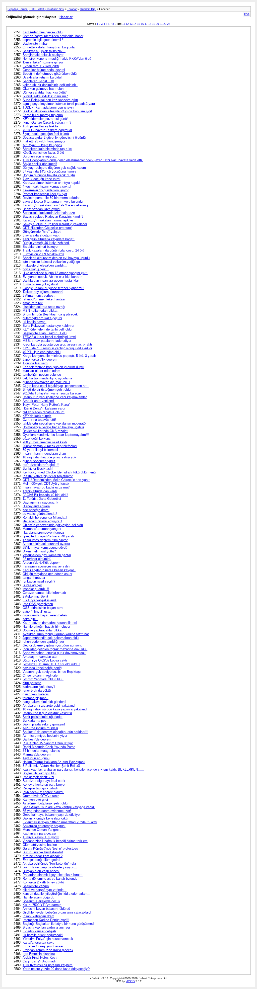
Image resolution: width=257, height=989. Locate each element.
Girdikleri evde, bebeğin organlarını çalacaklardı (57, 912)
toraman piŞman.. (35, 698)
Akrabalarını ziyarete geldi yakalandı (49, 705)
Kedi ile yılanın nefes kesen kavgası (49, 570)
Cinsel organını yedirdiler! (41, 675)
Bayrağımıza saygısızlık (40, 502)
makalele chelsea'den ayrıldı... (45, 265)
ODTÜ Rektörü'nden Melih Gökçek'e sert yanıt (56, 480)
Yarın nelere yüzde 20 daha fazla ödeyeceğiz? (56, 969)
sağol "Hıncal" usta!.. (38, 611)
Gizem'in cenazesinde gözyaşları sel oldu (53, 525)
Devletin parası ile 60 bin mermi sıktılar (51, 198)
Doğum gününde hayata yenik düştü (49, 175)
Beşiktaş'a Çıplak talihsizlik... (44, 51)
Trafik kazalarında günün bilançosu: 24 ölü (53, 250)
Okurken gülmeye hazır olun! (44, 89)
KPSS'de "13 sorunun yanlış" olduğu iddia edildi (57, 348)
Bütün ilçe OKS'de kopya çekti (45, 660)
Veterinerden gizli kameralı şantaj (47, 555)
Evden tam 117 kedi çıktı (41, 66)
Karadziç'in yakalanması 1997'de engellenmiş (55, 205)
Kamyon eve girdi (35, 799)
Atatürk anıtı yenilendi (38, 401)
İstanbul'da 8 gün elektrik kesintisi (47, 713)
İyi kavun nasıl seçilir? (39, 581)
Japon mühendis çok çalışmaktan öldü (51, 638)
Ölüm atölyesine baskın (40, 845)
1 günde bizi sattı (35, 363)
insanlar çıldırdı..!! (36, 589)
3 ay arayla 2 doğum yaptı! (42, 235)
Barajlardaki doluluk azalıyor (43, 55)
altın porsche (32, 683)
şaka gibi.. (30, 619)
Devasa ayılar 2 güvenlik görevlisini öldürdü (54, 137)
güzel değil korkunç (37, 438)
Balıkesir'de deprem (37, 739)
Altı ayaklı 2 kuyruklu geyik (42, 145)
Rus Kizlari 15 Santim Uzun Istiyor (48, 743)
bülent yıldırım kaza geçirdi (42, 318)
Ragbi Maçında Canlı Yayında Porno (49, 747)
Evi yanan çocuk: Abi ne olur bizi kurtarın (52, 277)
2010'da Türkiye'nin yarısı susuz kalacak (52, 393)
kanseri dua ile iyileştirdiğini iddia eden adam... (56, 893)
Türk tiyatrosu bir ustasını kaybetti (48, 965)
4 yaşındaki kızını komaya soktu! (47, 186)
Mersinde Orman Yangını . (42, 830)
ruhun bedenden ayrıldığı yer (43, 641)
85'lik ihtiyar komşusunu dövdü (45, 547)
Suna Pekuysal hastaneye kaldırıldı (48, 325)
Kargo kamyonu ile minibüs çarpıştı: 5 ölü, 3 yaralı (59, 356)
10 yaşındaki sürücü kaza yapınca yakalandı (55, 709)
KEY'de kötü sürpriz (37, 416)
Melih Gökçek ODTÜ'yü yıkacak (46, 483)
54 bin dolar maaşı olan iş (41, 751)
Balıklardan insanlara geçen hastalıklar (51, 280)
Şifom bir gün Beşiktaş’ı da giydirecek (50, 314)
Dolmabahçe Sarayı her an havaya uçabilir (53, 427)
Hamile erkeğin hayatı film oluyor (46, 626)
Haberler (66, 17)
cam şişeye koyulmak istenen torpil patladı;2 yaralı (60, 104)
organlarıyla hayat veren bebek (45, 615)
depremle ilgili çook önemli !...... (46, 40)
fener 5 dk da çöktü (37, 690)
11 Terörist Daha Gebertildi (42, 499)
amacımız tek (33, 303)
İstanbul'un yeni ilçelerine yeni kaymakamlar (55, 397)
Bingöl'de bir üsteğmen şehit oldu (47, 389)
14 (134, 23)
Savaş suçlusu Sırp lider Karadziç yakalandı (55, 224)
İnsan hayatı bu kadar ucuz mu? (46, 487)
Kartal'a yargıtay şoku (38, 942)
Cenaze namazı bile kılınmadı (44, 593)
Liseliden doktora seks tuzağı (44, 307)
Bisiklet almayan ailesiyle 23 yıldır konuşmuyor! (57, 111)
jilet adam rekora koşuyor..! (42, 521)
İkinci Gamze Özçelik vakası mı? (47, 122)
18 (149, 23)
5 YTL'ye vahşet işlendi (39, 600)
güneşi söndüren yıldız (39, 461)
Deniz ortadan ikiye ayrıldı (41, 209)
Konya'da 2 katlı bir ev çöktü (43, 882)
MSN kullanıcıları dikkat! (40, 310)
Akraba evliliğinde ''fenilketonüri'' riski (49, 863)
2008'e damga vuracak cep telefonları (50, 446)
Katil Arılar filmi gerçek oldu (42, 32)
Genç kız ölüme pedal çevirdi (44, 70)
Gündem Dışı (88, 9)
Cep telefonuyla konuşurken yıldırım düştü (53, 367)
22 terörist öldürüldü (37, 559)
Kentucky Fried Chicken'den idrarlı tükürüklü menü (59, 472)
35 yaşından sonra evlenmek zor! (47, 811)
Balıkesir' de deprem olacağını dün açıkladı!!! (55, 732)
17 (146, 23)
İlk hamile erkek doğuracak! (43, 935)
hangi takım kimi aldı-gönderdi (44, 702)
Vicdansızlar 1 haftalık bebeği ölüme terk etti (55, 841)
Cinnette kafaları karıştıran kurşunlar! (50, 47)
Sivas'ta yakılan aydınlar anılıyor (46, 927)
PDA (246, 14)
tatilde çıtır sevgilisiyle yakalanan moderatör (55, 423)
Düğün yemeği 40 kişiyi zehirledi (46, 243)
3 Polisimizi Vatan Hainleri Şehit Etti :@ (51, 766)
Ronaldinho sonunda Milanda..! (45, 517)
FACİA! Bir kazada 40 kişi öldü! (45, 495)
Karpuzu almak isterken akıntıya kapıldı (52, 183)
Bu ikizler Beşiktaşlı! (38, 468)
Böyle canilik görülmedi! (40, 164)
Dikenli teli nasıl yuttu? (39, 551)
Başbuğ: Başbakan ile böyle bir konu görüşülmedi (58, 924)
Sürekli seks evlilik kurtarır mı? (45, 96)
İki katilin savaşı (34, 322)
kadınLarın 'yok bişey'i (39, 687)
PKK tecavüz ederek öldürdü (43, 792)
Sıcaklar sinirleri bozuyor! (41, 247)
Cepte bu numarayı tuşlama (43, 115)
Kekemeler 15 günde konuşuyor (46, 190)
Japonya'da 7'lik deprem (40, 359)
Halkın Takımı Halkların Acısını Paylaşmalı (54, 762)
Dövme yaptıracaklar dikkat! (43, 630)
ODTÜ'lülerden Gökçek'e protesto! (47, 228)
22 (164, 23)
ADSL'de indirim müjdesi (40, 728)
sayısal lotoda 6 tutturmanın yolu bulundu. (53, 201)
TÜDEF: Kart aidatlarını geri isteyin (48, 107)
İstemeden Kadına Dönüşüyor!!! (46, 920)
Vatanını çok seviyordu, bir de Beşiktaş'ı (52, 672)
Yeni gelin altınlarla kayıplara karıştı (49, 239)
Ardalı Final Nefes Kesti (40, 957)
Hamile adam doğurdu (38, 897)
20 (157, 23)
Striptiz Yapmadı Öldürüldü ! (43, 679)
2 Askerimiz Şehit (35, 596)
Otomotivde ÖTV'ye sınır (41, 796)
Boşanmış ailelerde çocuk (41, 901)
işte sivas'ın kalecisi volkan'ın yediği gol (52, 262)
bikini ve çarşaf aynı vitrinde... (45, 890)
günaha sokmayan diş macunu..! (46, 382)
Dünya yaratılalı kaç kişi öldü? (45, 92)
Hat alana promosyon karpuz (43, 532)
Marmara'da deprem (37, 754)
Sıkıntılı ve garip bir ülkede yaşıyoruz (50, 867)
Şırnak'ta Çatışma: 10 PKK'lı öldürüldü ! (51, 664)
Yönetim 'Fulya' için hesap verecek (48, 939)
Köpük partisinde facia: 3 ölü (43, 152)
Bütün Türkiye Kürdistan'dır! (43, 852)
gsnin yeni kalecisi (36, 694)
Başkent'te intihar (35, 43)
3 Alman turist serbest (38, 295)
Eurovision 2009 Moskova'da (43, 254)
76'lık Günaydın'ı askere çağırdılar (47, 130)
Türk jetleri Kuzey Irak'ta (40, 126)
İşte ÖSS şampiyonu (38, 604)
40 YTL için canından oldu (41, 352)
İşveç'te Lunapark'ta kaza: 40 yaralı (48, 536)
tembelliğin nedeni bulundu (42, 374)
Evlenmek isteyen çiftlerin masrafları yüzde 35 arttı (60, 822)
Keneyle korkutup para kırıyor (44, 784)
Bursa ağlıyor (32, 585)
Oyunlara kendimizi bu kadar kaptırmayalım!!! (56, 435)
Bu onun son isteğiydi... (40, 156)
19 (153, 23)
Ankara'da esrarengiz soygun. (44, 826)
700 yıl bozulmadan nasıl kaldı (45, 442)
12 (127, 23)
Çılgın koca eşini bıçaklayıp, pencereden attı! (56, 386)
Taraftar (72, 9)
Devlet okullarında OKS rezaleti (45, 431)
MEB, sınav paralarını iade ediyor (47, 341)
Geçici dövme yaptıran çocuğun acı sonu (52, 645)
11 (123, 23)
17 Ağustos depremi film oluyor (45, 540)
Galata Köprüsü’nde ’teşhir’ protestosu (50, 848)
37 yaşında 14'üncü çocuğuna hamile (49, 171)
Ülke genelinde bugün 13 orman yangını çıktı (55, 273)
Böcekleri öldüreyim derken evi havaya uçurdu (56, 258)
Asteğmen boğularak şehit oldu (45, 803)
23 (168, 23)
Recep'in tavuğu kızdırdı (40, 788)
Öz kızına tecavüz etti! (39, 420)
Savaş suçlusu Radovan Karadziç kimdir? (53, 216)
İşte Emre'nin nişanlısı (39, 954)
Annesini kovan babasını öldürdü (46, 909)
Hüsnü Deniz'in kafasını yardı (44, 408)
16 (142, 23)
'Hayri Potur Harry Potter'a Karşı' (46, 404)
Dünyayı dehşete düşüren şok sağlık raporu (54, 168)
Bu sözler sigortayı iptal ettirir (44, 781)
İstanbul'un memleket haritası (44, 299)
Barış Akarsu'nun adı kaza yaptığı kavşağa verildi (59, 807)
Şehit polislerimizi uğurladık (42, 717)
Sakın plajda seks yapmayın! (44, 724)
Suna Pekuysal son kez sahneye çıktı (50, 100)
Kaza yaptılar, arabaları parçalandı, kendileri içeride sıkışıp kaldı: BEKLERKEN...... (83, 769)
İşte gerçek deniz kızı (38, 777)
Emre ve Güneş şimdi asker (43, 946)
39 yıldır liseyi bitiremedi (40, 450)
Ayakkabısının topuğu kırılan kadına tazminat (56, 634)
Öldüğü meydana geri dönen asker (47, 574)
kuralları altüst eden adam (41, 371)
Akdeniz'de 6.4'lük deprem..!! (44, 562)
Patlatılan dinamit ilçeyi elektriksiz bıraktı (53, 875)
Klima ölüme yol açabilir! (40, 284)
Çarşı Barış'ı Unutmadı (39, 961)
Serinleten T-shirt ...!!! (38, 81)
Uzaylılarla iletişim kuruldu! (42, 77)
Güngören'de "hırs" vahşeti (42, 231)
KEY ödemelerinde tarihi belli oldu (47, 329)
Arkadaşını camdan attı (40, 656)
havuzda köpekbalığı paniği (42, 668)
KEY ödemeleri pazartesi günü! (45, 119)
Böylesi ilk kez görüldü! (39, 773)
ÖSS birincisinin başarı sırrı (43, 608)
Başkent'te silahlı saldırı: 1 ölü (45, 333)
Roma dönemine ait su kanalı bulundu (50, 878)
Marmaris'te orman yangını (42, 529)
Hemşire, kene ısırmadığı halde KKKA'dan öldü (57, 58)
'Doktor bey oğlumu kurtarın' (43, 292)
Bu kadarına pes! (35, 720)
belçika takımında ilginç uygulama (47, 378)
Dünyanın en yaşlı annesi (41, 871)
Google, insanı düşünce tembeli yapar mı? (53, 288)
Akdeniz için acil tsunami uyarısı (46, 544)
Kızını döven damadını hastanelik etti (50, 623)
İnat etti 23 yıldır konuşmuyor (44, 141)
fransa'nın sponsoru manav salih (46, 566)
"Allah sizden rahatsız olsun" (44, 412)
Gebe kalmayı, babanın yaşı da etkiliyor (52, 814)
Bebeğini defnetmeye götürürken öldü (50, 73)
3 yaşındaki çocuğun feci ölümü (46, 134)
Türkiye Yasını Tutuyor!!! (41, 837)
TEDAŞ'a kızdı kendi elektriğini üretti (49, 337)
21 (161, 23)
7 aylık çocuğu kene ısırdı (41, 179)
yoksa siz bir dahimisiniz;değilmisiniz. (50, 85)
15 (138, 23)
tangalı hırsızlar (34, 578)
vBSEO (130, 981)
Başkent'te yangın (36, 886)
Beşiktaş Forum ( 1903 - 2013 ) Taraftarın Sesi (36, 9)
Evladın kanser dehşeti (39, 931)
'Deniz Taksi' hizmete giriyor (43, 62)
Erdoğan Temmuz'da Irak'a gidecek (48, 950)
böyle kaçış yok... (36, 269)
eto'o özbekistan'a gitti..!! (41, 465)
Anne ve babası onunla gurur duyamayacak (54, 653)
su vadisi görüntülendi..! (40, 514)
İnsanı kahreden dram (38, 916)
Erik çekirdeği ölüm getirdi (41, 860)
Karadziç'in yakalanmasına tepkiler (48, 220)
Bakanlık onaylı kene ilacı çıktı (45, 818)
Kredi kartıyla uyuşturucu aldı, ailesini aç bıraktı (57, 344)
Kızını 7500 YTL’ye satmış (42, 905)
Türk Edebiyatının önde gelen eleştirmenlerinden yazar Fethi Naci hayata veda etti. (83, 160)
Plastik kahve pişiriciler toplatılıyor (48, 476)
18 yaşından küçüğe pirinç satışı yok (49, 457)
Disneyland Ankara (36, 506)
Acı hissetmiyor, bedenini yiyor (45, 735)
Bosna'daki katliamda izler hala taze (49, 213)
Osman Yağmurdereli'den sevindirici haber (53, 36)
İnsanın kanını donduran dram (44, 453)
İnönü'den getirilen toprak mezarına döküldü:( (55, 649)
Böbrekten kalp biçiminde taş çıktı (47, 149)
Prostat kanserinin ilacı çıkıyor (45, 194)
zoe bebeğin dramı (36, 510)
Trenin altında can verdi (40, 491)
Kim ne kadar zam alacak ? (42, 856)
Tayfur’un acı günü (36, 758)
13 (131, 23)
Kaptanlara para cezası (39, 833)
